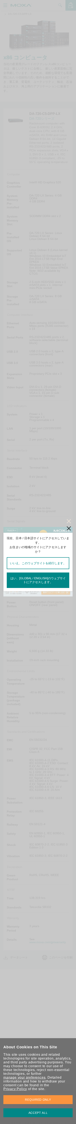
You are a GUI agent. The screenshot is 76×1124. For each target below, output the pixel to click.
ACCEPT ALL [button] (38, 1112)
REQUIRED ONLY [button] (38, 1099)
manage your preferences (24, 1077)
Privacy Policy (15, 1089)
